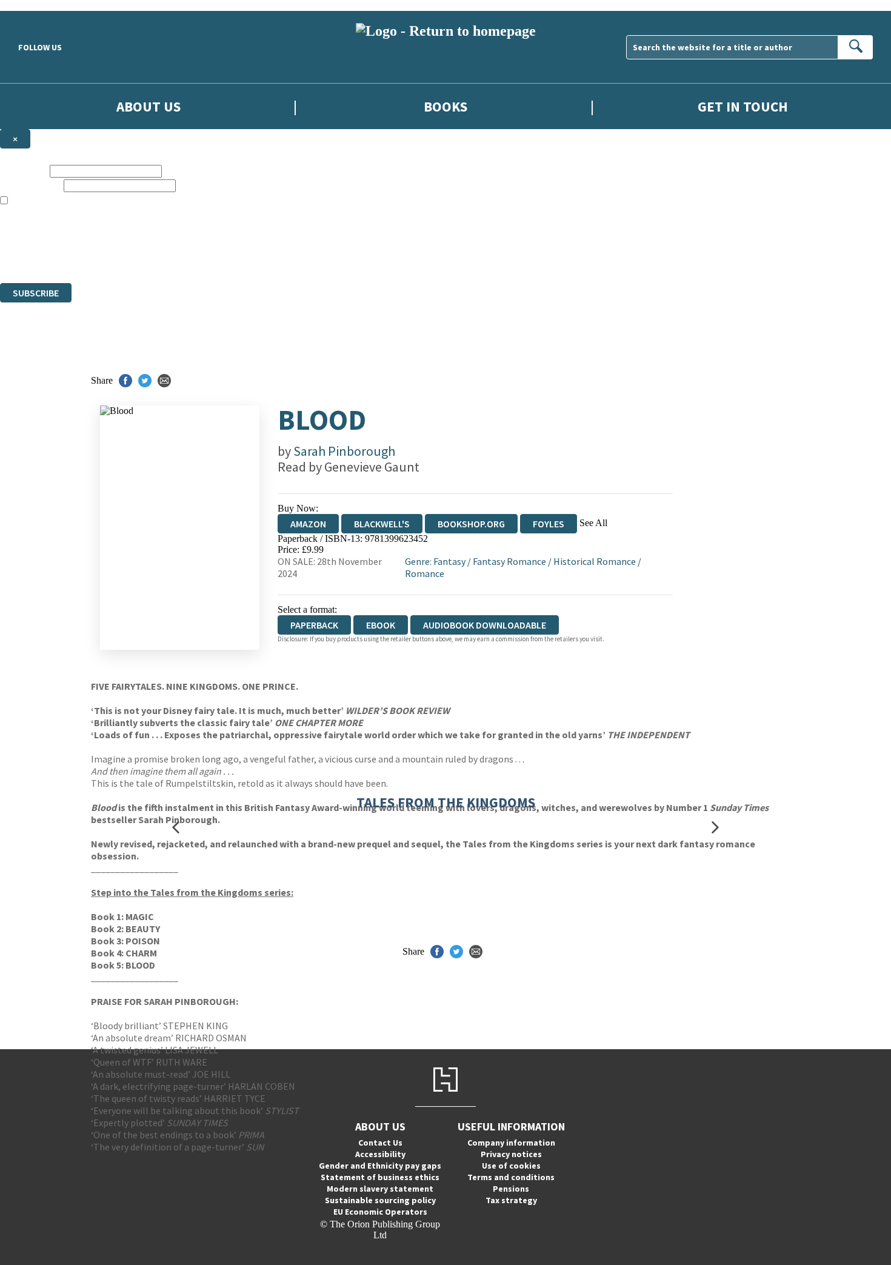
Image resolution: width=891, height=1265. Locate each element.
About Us (148, 106)
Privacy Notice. (240, 255)
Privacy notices (511, 1154)
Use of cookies (511, 1165)
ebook (380, 625)
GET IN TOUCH (743, 106)
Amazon (308, 524)
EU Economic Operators (380, 1211)
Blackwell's (382, 524)
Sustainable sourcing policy (380, 1200)
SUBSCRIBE (36, 293)
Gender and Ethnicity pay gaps (380, 1165)
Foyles (548, 524)
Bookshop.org (471, 524)
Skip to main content (39, 5)
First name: (23, 170)
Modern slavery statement (380, 1188)
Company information (511, 1142)
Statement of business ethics (380, 1177)
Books (445, 106)
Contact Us (380, 1142)
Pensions (511, 1188)
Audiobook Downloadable (484, 625)
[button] (176, 827)
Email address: (30, 185)
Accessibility (380, 1154)
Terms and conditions (511, 1177)
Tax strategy (511, 1200)
